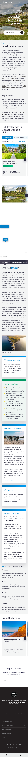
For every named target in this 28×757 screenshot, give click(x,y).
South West (14, 84)
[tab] (7, 137)
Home (7, 10)
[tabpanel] (14, 160)
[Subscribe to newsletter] (23, 680)
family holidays (15, 80)
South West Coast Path (12, 517)
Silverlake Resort (8, 480)
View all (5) (22, 141)
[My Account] (22, 2)
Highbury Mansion (11, 163)
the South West (14, 12)
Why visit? (5, 262)
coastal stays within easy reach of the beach (14, 77)
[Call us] (7, 755)
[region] (14, 235)
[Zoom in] (26, 254)
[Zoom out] (26, 256)
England (6, 12)
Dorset (22, 12)
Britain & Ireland (16, 10)
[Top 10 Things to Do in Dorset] (14, 638)
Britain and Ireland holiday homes (14, 87)
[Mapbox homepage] (3, 257)
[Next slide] (25, 151)
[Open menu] (25, 2)
